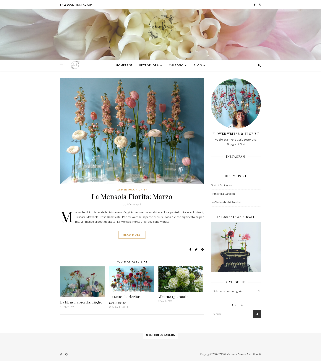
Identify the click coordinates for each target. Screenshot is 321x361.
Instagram (84, 4)
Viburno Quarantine (174, 297)
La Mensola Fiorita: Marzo (132, 196)
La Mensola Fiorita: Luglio (81, 302)
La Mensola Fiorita (132, 189)
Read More (132, 234)
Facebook (67, 4)
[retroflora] (160, 27)
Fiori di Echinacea (221, 185)
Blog (198, 65)
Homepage (124, 65)
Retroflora (149, 65)
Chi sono (176, 65)
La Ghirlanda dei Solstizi (226, 202)
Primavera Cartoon (223, 193)
